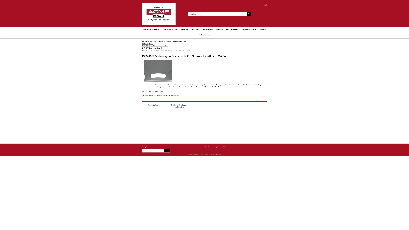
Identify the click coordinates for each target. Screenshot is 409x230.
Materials (263, 29)
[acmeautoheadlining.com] (159, 14)
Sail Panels (195, 29)
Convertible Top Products (151, 29)
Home (143, 41)
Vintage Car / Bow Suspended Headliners (165, 41)
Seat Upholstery (207, 29)
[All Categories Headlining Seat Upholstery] (214, 14)
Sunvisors (219, 29)
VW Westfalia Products (248, 29)
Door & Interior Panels (170, 29)
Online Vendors (204, 35)
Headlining (185, 29)
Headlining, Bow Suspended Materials (179, 106)
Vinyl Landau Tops (232, 29)
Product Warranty (154, 105)
